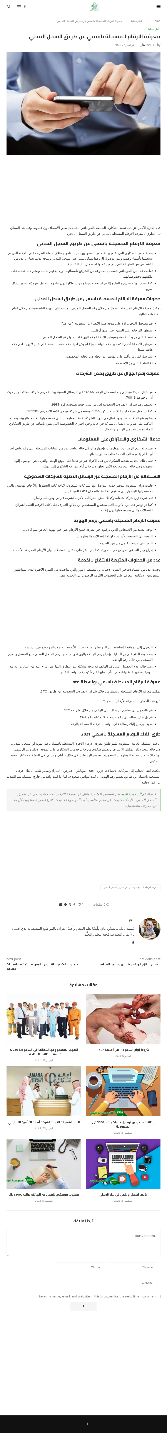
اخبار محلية (136, 21)
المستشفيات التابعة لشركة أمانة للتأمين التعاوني (44, 1122)
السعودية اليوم (131, 794)
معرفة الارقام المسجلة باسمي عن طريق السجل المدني (130, 887)
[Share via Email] (60, 904)
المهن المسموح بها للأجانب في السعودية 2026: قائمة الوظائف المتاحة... (44, 1052)
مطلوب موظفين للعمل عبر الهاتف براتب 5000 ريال (44, 1194)
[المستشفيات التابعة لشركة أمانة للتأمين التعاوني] (44, 1091)
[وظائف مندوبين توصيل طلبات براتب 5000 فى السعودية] (123, 1091)
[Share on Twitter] (70, 904)
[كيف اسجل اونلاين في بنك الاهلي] (123, 1164)
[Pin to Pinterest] (65, 904)
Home (156, 21)
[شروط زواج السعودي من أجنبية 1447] (123, 1019)
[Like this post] (79, 904)
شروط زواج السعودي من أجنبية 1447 (123, 1049)
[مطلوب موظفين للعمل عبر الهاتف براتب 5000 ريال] (44, 1164)
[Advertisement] (83, 192)
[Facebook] (25, 6)
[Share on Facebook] (74, 904)
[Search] (9, 6)
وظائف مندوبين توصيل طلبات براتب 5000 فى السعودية (123, 1124)
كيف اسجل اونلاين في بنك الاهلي (123, 1194)
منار (143, 45)
